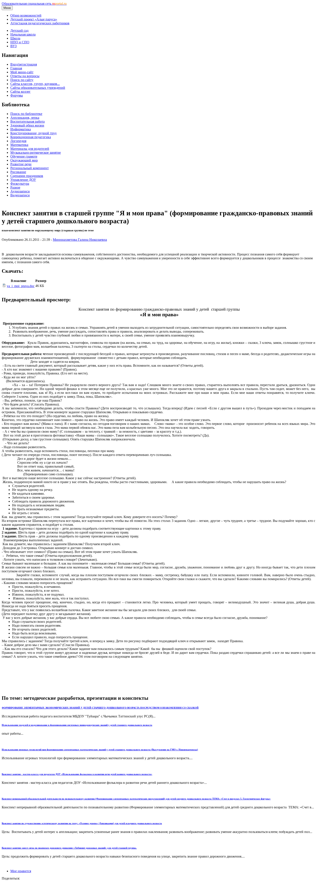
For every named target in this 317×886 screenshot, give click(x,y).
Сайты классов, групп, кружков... (35, 84)
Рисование (18, 172)
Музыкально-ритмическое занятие (35, 152)
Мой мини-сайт (21, 72)
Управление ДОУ (23, 180)
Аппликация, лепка (24, 117)
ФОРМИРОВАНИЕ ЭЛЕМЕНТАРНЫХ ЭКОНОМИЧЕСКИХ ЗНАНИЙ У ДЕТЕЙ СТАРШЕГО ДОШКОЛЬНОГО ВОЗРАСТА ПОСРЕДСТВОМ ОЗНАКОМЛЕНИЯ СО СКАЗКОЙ (100, 707)
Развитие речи (20, 164)
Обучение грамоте (23, 156)
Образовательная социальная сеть (34, 3)
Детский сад (19, 30)
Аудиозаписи (20, 191)
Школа (15, 38)
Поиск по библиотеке (26, 114)
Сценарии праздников (26, 176)
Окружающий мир (24, 160)
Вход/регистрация (23, 64)
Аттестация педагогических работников (39, 23)
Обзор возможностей (25, 15)
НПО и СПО (19, 42)
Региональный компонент (29, 168)
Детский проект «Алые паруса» (33, 19)
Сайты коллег (20, 91)
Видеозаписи (20, 195)
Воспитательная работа (27, 121)
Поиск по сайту (21, 80)
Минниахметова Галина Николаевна (80, 239)
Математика (19, 145)
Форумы (16, 95)
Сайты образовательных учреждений (37, 87)
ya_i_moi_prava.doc (21, 286)
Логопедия (18, 141)
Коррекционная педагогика (30, 137)
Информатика (20, 129)
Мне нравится (20, 871)
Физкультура (19, 183)
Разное (15, 187)
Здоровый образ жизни (27, 125)
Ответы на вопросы (24, 76)
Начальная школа (23, 34)
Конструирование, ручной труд (33, 133)
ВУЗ (13, 46)
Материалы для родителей (29, 148)
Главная (16, 68)
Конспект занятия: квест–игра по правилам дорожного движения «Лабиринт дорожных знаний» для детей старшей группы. (69, 848)
